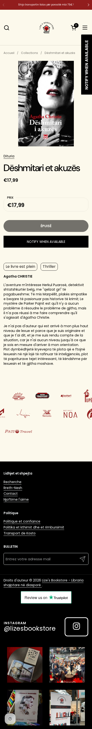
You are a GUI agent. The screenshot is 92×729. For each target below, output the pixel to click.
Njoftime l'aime (16, 499)
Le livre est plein (20, 266)
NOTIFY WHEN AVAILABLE (46, 241)
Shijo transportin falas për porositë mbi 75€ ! (46, 4)
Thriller (49, 266)
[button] (6, 28)
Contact (11, 493)
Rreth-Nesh (13, 487)
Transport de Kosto (20, 533)
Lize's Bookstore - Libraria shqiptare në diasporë (44, 582)
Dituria (9, 156)
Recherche (12, 482)
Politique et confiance (22, 521)
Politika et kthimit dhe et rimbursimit (34, 527)
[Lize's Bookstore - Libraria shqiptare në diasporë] (46, 27)
